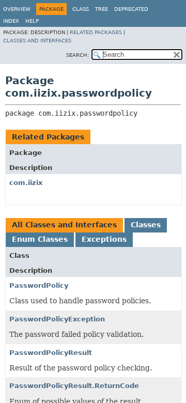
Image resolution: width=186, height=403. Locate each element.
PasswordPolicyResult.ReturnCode (74, 386)
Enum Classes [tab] (40, 239)
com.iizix (25, 183)
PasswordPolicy (38, 285)
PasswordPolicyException (57, 319)
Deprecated (131, 9)
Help (32, 21)
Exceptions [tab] (104, 239)
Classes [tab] (146, 225)
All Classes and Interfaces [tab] (64, 225)
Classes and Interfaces (37, 40)
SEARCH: (77, 55)
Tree (101, 9)
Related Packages (96, 32)
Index (11, 21)
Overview (16, 9)
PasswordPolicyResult (50, 353)
